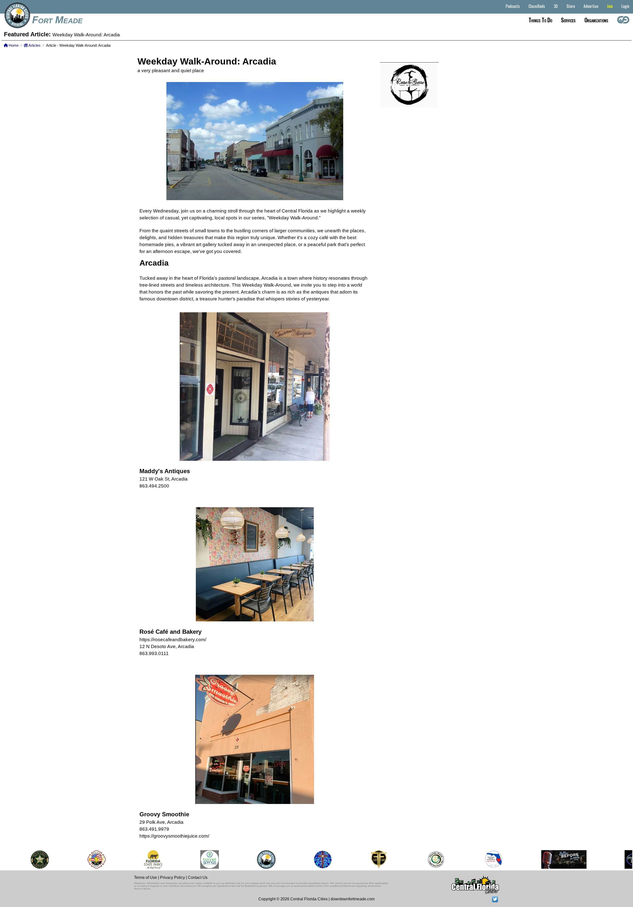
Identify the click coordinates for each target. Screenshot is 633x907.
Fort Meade (57, 19)
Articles (34, 45)
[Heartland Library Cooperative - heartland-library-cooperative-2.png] (477, 859)
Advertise (591, 6)
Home (13, 45)
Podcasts (513, 6)
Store (570, 6)
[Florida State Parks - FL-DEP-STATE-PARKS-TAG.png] (136, 859)
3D (556, 6)
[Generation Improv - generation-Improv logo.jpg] (620, 859)
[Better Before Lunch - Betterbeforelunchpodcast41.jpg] (547, 859)
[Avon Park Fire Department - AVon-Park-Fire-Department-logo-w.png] (80, 859)
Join (610, 6)
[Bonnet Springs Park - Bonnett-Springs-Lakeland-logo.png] (193, 859)
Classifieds (536, 6)
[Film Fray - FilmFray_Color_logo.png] (362, 859)
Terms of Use (145, 877)
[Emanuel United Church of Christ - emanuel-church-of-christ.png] (306, 859)
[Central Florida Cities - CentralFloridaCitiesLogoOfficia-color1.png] (250, 859)
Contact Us (197, 877)
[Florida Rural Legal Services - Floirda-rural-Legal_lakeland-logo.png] (419, 859)
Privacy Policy (172, 877)
